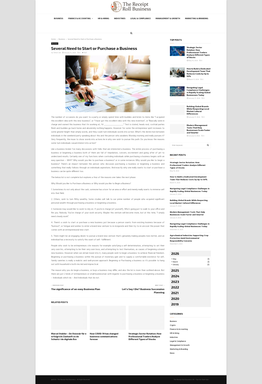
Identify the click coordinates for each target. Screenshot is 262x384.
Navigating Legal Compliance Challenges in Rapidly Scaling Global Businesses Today (199, 91)
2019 (175, 304)
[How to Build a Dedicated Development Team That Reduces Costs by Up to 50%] (177, 72)
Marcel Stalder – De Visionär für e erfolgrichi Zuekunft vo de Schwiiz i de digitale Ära (68, 336)
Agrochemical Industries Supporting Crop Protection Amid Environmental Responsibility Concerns (189, 238)
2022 (175, 287)
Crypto (173, 325)
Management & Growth (168, 18)
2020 (175, 299)
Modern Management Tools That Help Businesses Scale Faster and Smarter (198, 129)
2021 (175, 293)
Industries (119, 18)
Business (58, 18)
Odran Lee (57, 52)
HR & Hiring (103, 18)
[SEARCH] (208, 145)
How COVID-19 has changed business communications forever (104, 336)
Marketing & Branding (196, 18)
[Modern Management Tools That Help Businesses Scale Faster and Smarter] (177, 129)
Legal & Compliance (140, 18)
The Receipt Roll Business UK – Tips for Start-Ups (191, 379)
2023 (175, 282)
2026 (175, 253)
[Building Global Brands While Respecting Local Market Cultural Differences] (177, 110)
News (172, 353)
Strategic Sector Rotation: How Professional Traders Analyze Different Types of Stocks (145, 336)
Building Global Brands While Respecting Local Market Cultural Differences (198, 110)
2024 (175, 276)
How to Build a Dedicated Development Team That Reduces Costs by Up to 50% (198, 72)
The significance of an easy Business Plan (75, 289)
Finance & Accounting (79, 18)
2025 (175, 270)
